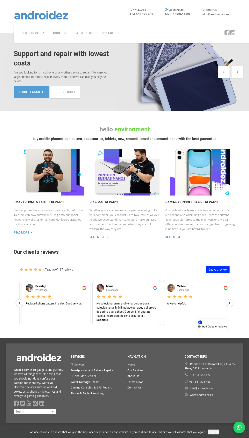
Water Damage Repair (85, 382)
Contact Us (134, 387)
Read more (21, 232)
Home (131, 364)
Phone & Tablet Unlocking (87, 393)
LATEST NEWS (84, 33)
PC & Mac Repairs (103, 202)
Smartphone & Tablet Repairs (39, 202)
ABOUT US (59, 33)
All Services (78, 364)
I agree (214, 432)
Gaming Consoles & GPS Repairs (191, 202)
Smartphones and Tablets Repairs (92, 370)
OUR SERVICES (30, 33)
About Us (133, 376)
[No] (244, 432)
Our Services (135, 370)
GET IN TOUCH (65, 92)
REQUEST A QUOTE (31, 92)
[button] (224, 72)
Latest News (135, 382)
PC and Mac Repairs (83, 376)
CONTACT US (110, 33)
